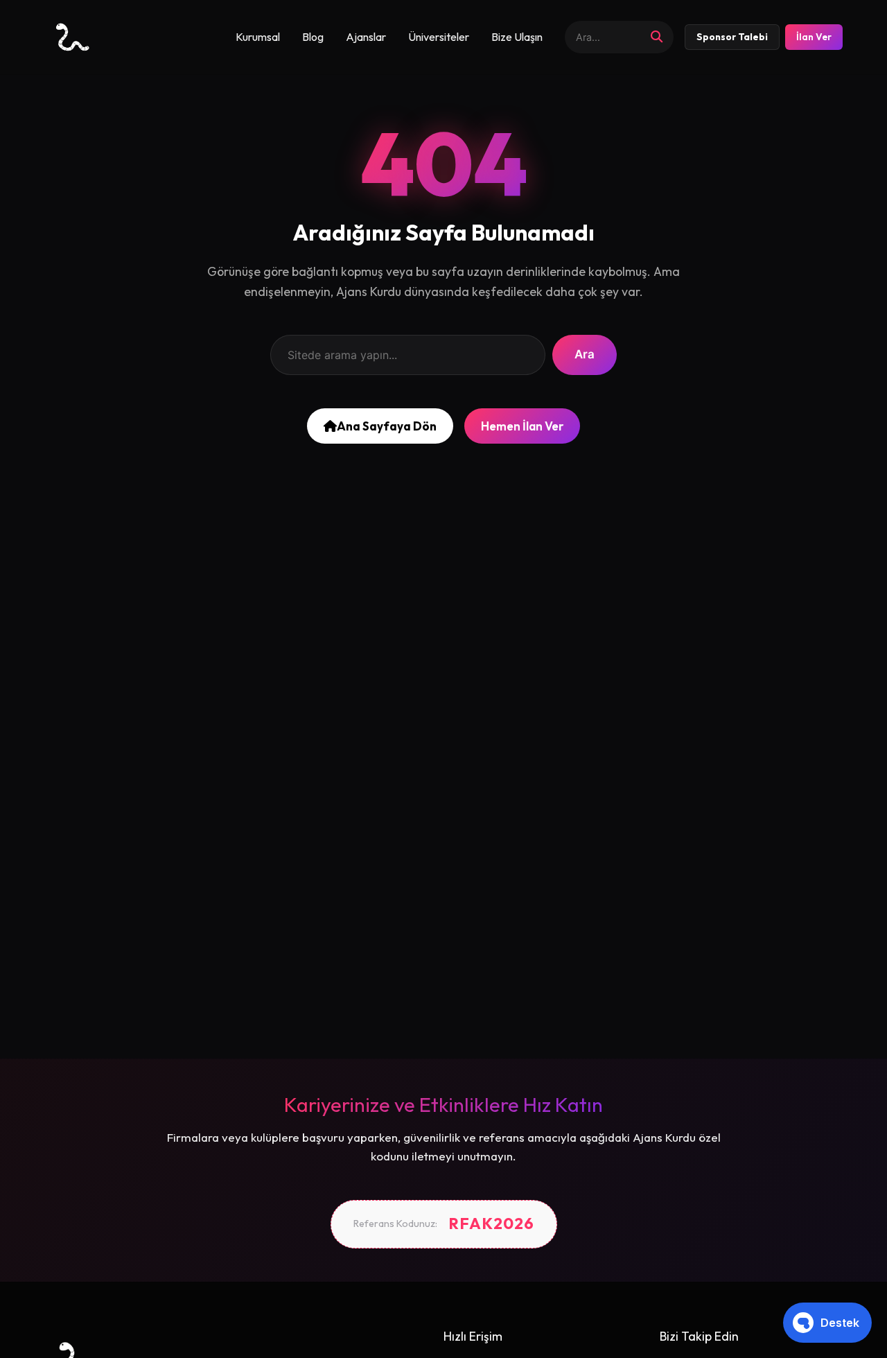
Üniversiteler (438, 37)
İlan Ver (814, 37)
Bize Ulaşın (517, 37)
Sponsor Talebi (732, 37)
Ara (584, 354)
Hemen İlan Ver (522, 426)
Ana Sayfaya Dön (387, 426)
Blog (313, 37)
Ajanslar (366, 37)
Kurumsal (258, 37)
